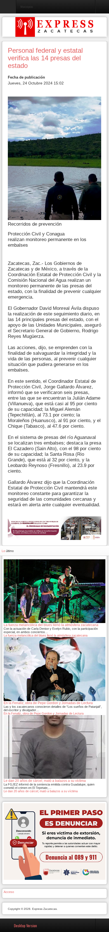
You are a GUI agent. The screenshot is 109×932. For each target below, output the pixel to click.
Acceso (9, 892)
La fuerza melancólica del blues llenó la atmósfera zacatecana (45, 635)
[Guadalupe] (54, 528)
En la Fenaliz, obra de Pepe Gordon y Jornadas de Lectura (44, 713)
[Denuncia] (54, 841)
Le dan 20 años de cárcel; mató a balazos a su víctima (41, 791)
